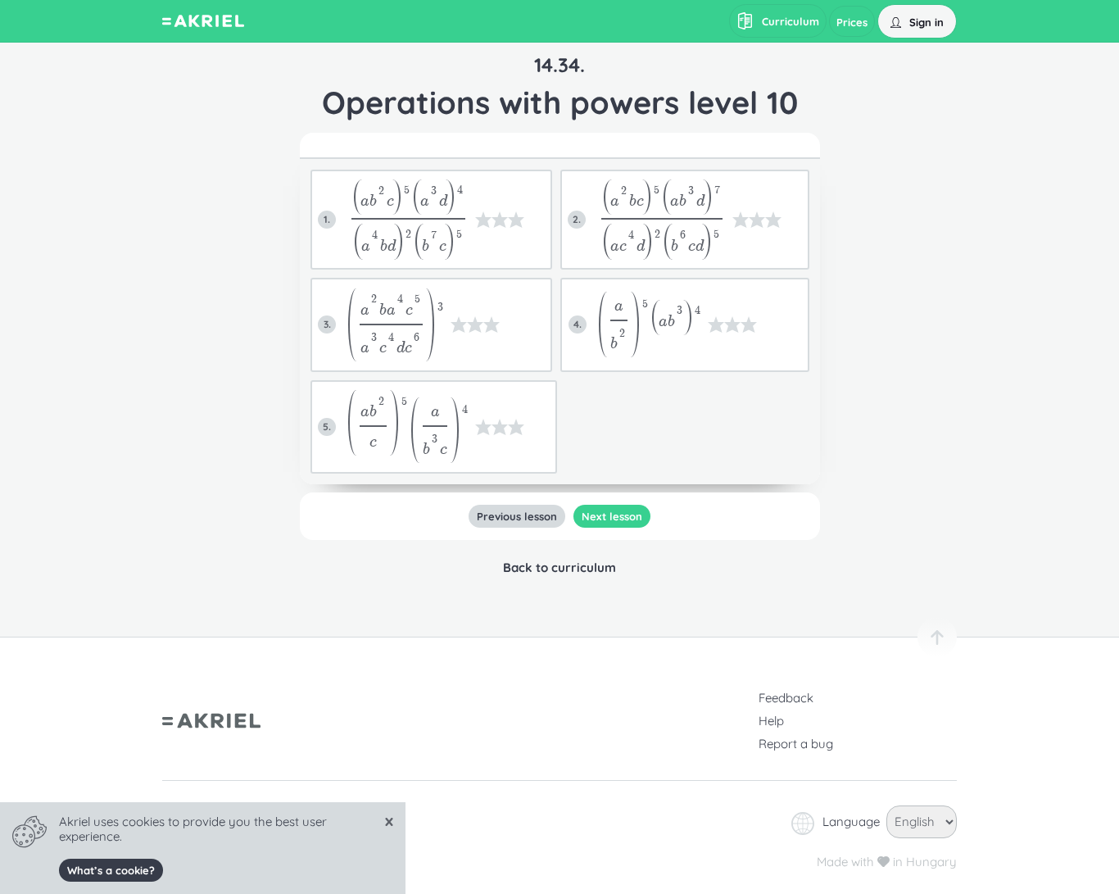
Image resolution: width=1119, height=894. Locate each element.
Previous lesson (517, 516)
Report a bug (796, 743)
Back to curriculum (559, 567)
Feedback (786, 698)
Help (771, 720)
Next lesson (612, 516)
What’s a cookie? (111, 870)
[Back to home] (203, 23)
